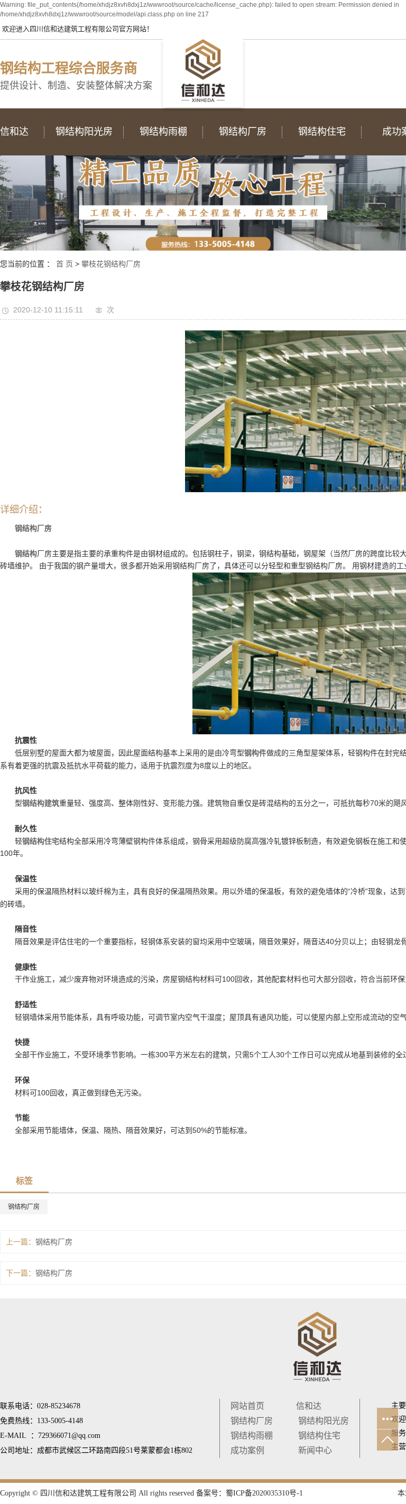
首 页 (64, 264)
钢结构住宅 (319, 1435)
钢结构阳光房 (323, 1420)
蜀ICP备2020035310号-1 (264, 1493)
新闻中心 (315, 1450)
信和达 (308, 1405)
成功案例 (247, 1450)
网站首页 (247, 1405)
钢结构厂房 (24, 1207)
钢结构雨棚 (251, 1435)
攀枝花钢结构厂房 (111, 264)
